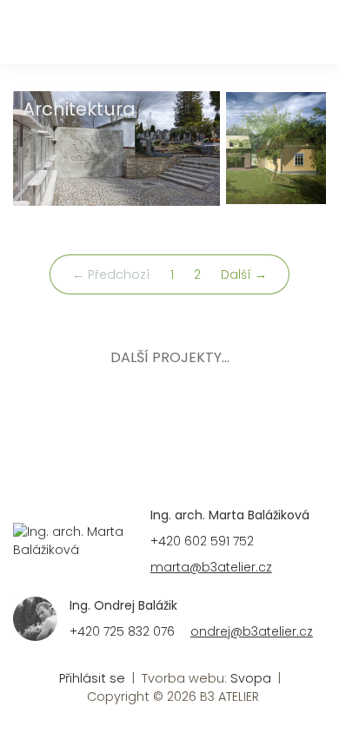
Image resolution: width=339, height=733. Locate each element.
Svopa (250, 678)
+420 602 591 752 (202, 541)
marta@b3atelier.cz (211, 567)
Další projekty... (169, 357)
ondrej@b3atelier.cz (251, 631)
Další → (244, 274)
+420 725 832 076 (122, 631)
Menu (306, 36)
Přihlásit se (92, 678)
